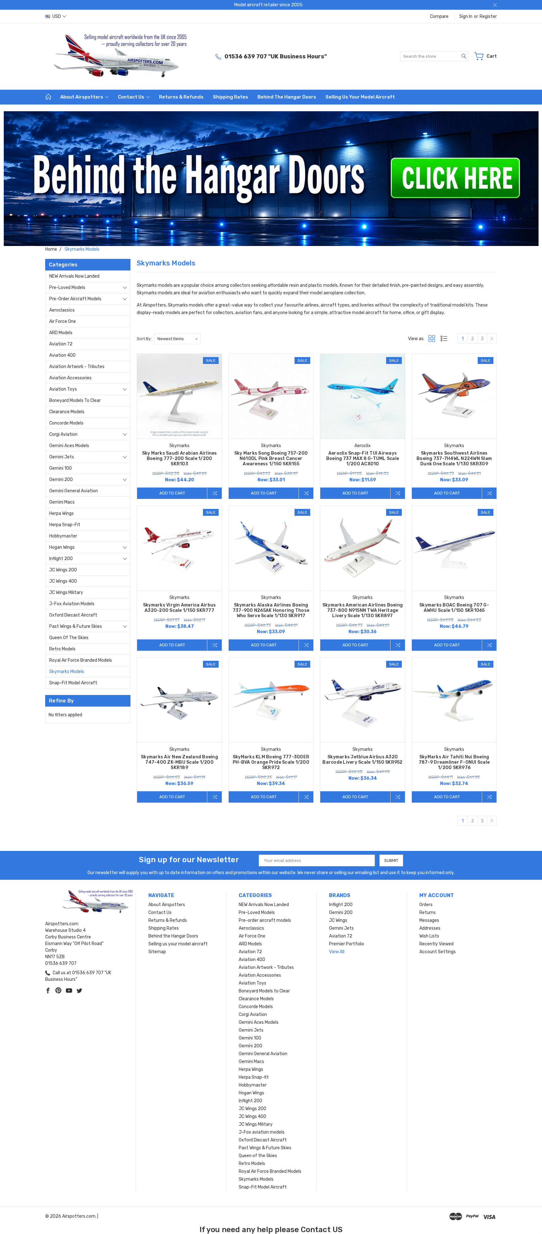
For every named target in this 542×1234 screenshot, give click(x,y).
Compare (439, 16)
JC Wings (338, 920)
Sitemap (157, 951)
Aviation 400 (62, 355)
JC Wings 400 (63, 581)
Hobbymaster (63, 536)
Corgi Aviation (63, 434)
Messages (429, 920)
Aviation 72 (60, 344)
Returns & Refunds (181, 97)
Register (488, 16)
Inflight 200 (61, 558)
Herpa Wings (61, 513)
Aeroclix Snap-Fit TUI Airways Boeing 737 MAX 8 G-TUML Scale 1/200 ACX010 (362, 459)
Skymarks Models (66, 671)
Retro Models (62, 649)
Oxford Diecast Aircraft (73, 615)
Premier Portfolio (346, 944)
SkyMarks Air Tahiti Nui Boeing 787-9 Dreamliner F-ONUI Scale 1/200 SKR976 (454, 762)
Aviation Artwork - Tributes (76, 366)
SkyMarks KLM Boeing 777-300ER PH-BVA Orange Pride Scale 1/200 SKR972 (271, 762)
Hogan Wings (62, 547)
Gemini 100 (60, 468)
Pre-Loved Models (67, 287)
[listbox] (177, 339)
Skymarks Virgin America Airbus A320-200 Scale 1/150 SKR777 (179, 607)
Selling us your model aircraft (360, 97)
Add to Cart (172, 493)
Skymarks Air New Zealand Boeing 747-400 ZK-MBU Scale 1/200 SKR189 (179, 762)
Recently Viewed (436, 944)
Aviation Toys (63, 389)
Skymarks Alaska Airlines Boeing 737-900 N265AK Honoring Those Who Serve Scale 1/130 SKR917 (271, 610)
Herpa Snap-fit (64, 524)
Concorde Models (66, 423)
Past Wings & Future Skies (75, 626)
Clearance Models (66, 411)
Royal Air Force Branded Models (80, 660)
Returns (427, 912)
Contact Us (131, 97)
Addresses (429, 928)
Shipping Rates (230, 97)
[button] (271, 178)
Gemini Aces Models (69, 445)
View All (336, 951)
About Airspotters (82, 97)
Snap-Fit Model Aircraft (73, 683)
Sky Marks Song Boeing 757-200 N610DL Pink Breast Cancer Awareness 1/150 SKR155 (271, 459)
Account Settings (437, 951)
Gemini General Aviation (73, 491)
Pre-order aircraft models (75, 299)
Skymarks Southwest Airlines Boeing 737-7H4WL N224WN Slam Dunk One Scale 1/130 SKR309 (454, 459)
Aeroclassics (62, 310)
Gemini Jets (61, 457)
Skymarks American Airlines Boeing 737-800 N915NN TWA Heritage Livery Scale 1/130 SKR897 (362, 610)
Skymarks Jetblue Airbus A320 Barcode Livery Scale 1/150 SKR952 (362, 759)
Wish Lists (429, 936)
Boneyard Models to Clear (75, 400)
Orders (426, 904)
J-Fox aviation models (71, 603)
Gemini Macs (62, 502)
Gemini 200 (61, 479)
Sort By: (144, 338)
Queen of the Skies (68, 637)
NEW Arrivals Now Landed (74, 276)
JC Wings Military (66, 592)
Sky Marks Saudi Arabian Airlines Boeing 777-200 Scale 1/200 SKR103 (179, 459)
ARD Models (60, 332)
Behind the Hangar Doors (287, 97)
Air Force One (62, 321)
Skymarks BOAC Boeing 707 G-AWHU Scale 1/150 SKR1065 (454, 607)
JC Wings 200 (63, 570)
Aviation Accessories (70, 378)
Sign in (465, 16)
